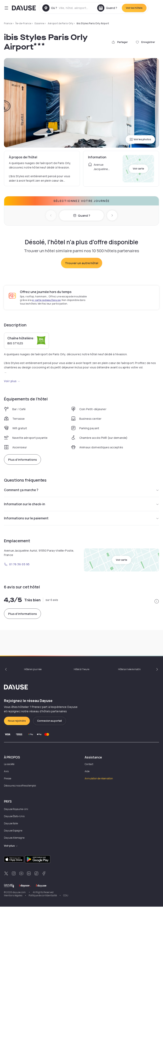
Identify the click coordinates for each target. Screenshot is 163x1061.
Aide (87, 771)
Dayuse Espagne (13, 830)
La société (9, 764)
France (8, 23)
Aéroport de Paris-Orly (60, 23)
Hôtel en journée (33, 669)
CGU (65, 895)
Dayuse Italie (11, 823)
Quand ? (84, 215)
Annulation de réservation (99, 778)
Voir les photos (142, 139)
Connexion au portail (49, 720)
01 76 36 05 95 (19, 564)
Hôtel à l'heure (81, 669)
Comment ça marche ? (21, 490)
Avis (6, 771)
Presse (7, 778)
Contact (89, 764)
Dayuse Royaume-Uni (16, 809)
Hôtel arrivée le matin (129, 669)
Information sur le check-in (24, 504)
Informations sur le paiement (26, 518)
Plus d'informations (22, 459)
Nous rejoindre (17, 720)
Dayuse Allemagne (14, 837)
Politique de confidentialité (43, 895)
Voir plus (10, 381)
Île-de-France (23, 23)
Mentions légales (13, 895)
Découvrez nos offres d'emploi (20, 785)
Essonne (39, 23)
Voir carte (138, 168)
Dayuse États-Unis (14, 816)
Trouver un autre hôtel (81, 263)
